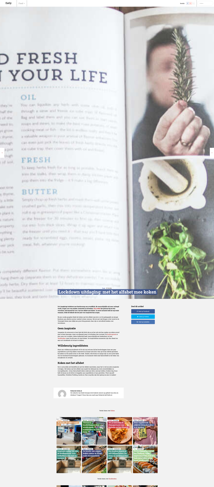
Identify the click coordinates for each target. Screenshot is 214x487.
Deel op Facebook (143, 311)
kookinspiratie (111, 334)
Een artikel (97, 308)
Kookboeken (113, 479)
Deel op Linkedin (144, 322)
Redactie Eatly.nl (76, 391)
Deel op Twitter (144, 316)
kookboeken (62, 338)
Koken (113, 410)
